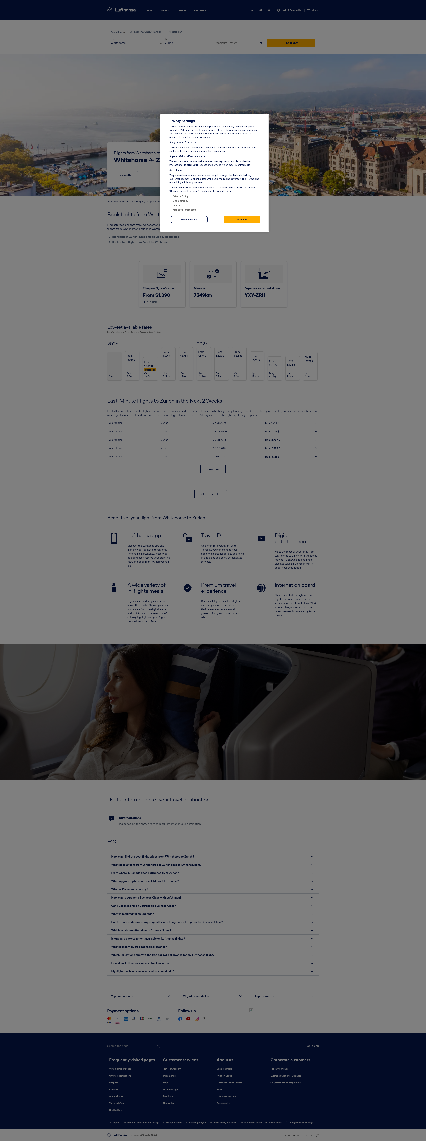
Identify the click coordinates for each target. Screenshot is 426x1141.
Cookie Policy (180, 200)
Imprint (177, 205)
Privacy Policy (180, 196)
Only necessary (189, 219)
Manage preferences (184, 209)
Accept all (242, 219)
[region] (214, 173)
